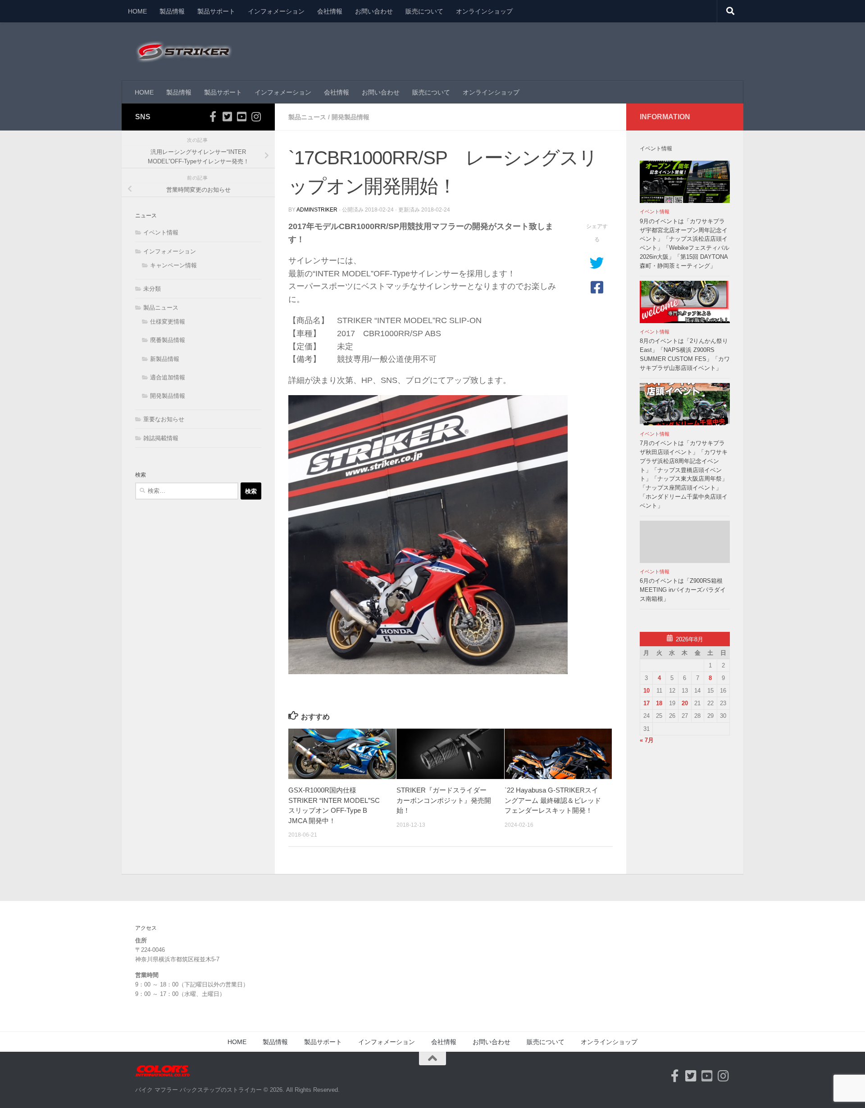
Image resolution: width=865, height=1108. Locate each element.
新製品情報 (164, 359)
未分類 (152, 288)
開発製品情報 (350, 117)
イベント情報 (160, 232)
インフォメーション (276, 11)
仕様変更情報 (167, 321)
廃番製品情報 (167, 340)
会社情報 (329, 11)
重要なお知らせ (163, 419)
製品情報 (172, 11)
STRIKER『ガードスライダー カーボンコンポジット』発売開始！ (443, 800)
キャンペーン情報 (173, 265)
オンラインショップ (484, 11)
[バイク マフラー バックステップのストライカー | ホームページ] (184, 52)
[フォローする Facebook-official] (212, 116)
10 (646, 690)
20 (685, 703)
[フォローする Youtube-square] (241, 116)
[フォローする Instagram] (255, 116)
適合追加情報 (167, 377)
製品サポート (216, 11)
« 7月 (647, 740)
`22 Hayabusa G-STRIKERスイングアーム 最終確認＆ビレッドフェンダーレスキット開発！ (553, 800)
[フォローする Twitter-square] (227, 116)
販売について (424, 11)
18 (659, 703)
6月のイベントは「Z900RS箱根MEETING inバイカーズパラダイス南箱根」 (683, 589)
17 (646, 703)
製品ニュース (307, 117)
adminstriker (316, 210)
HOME (137, 11)
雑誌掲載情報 (160, 438)
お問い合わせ (374, 11)
